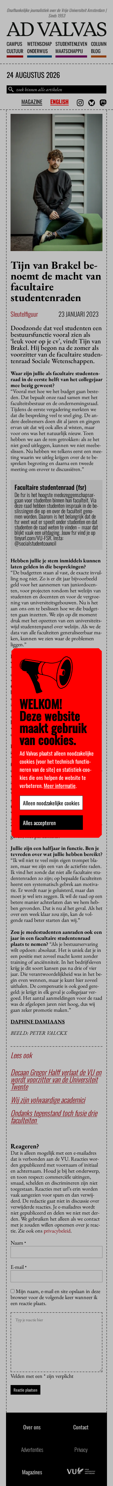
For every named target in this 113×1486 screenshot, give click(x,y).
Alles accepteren (39, 823)
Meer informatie (60, 785)
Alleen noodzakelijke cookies (51, 803)
